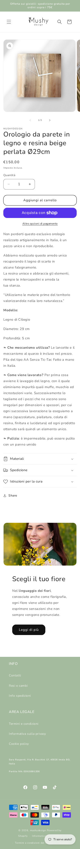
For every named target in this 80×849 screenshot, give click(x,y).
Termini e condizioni (23, 724)
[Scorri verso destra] (50, 120)
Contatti (15, 675)
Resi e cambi (18, 686)
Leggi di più (29, 629)
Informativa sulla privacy (27, 734)
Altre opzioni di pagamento (40, 223)
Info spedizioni (20, 696)
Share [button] (12, 495)
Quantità (9, 175)
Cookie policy (19, 744)
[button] (9, 22)
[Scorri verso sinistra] (30, 120)
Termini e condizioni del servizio (35, 843)
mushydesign (38, 830)
